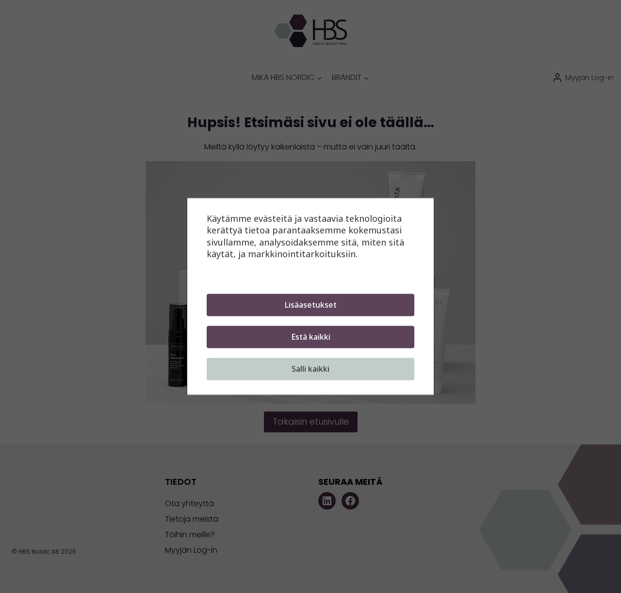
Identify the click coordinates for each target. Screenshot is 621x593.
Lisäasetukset (311, 305)
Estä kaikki (310, 337)
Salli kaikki (310, 369)
